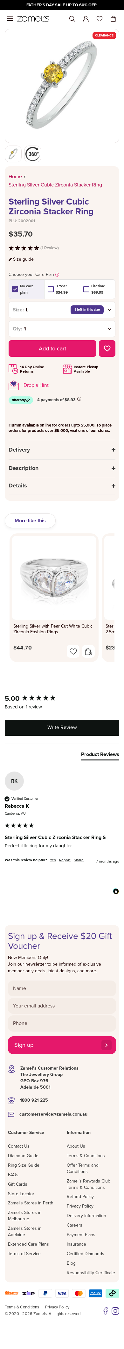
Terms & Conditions (86, 1155)
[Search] (72, 19)
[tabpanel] (62, 600)
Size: (18, 310)
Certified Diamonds (85, 1253)
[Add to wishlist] (107, 348)
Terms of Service (24, 1253)
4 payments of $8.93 (56, 399)
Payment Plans (81, 1234)
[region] (62, 5)
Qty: (17, 329)
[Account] (86, 18)
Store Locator (21, 1193)
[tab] (100, 755)
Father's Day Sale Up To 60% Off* (62, 5)
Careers (74, 1225)
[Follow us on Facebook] (105, 1311)
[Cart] (113, 18)
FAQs (13, 1174)
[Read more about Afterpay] (79, 399)
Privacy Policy (80, 1206)
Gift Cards (17, 1184)
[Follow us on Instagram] (115, 1311)
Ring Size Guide (23, 1165)
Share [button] (79, 860)
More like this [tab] (30, 521)
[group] (62, 699)
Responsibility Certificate (91, 1272)
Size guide (23, 259)
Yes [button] (53, 860)
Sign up (23, 1044)
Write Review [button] (62, 727)
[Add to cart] (88, 651)
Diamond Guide (23, 1155)
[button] (62, 248)
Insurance (76, 1244)
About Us (76, 1146)
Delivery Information (86, 1215)
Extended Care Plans (28, 1244)
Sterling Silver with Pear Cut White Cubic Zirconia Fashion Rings (53, 629)
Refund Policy (80, 1196)
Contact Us (19, 1146)
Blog (71, 1263)
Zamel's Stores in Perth (30, 1203)
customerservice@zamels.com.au (53, 1114)
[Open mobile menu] (10, 18)
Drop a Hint (36, 385)
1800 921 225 (34, 1100)
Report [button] (65, 860)
